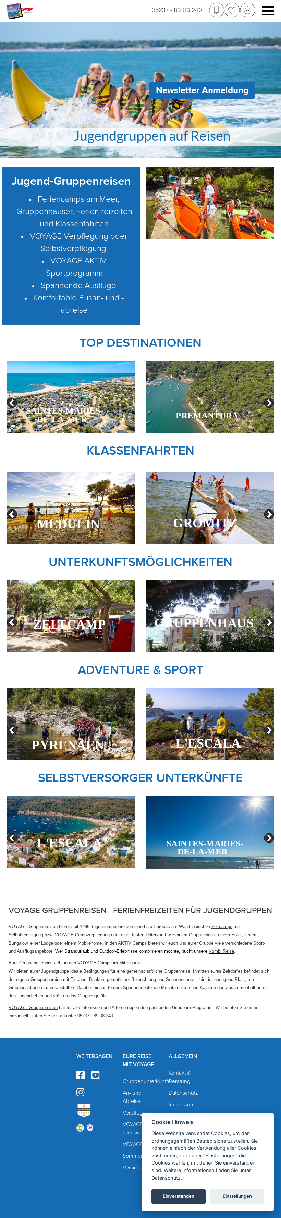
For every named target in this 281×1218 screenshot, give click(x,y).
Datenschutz (183, 1093)
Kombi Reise (221, 951)
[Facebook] (80, 1075)
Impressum (182, 1104)
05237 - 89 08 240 (176, 10)
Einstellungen (237, 1196)
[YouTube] (95, 1075)
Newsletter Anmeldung (202, 90)
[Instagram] (80, 1092)
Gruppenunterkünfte (147, 1081)
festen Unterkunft (149, 934)
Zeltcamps (221, 926)
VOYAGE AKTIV (141, 1144)
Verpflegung (137, 1112)
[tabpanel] (71, 397)
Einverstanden (178, 1196)
